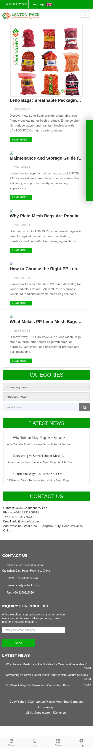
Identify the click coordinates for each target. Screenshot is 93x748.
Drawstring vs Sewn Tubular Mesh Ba (39, 456)
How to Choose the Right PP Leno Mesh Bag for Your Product (46, 268)
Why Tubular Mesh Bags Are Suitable (39, 438)
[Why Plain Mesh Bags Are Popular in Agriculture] (11, 210)
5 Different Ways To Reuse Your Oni (38, 474)
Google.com (42, 712)
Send (18, 643)
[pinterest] (89, 148)
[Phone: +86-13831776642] (89, 173)
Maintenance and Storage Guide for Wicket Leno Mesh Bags (46, 158)
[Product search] (84, 407)
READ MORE (20, 139)
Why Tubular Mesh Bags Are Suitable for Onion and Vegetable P (46, 664)
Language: (38, 4)
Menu (58, 745)
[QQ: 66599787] (89, 197)
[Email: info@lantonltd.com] (89, 189)
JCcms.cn (59, 712)
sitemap (48, 707)
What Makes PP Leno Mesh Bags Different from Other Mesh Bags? (46, 321)
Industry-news (17, 396)
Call (34, 745)
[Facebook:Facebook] (89, 124)
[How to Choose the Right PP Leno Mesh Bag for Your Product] (11, 263)
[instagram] (89, 156)
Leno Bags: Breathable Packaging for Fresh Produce (46, 100)
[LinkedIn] (89, 140)
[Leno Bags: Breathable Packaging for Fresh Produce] (46, 60)
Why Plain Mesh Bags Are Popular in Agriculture (46, 216)
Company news (18, 387)
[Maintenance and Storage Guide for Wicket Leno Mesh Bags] (11, 152)
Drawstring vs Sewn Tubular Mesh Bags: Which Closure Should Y (47, 674)
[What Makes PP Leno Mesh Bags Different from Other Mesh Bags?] (11, 316)
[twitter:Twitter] (89, 132)
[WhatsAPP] (89, 181)
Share (11, 745)
